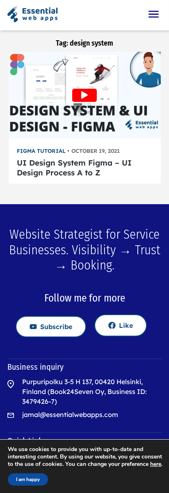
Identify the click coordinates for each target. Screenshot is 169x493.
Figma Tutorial (41, 150)
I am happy (28, 479)
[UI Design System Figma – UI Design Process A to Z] (85, 95)
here (155, 464)
